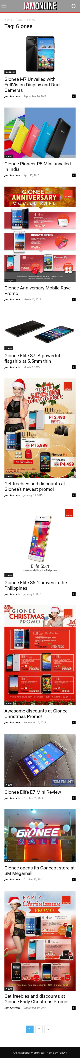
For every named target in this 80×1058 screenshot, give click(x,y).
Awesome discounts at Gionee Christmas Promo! (36, 713)
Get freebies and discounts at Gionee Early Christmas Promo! (36, 999)
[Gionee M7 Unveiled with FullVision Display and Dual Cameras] (40, 54)
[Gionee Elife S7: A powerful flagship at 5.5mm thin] (40, 330)
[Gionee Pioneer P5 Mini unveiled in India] (40, 133)
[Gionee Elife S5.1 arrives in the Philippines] (40, 541)
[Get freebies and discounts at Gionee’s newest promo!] (40, 428)
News (9, 156)
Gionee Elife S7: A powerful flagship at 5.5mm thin (32, 358)
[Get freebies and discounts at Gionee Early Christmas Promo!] (40, 941)
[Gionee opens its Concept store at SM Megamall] (40, 835)
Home (8, 19)
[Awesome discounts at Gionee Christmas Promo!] (40, 655)
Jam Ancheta (12, 96)
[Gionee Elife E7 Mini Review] (40, 760)
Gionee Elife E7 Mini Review (32, 792)
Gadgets (10, 71)
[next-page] (48, 1029)
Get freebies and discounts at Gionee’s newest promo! (34, 486)
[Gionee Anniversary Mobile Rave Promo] (40, 234)
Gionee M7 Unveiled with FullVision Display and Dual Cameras (32, 85)
